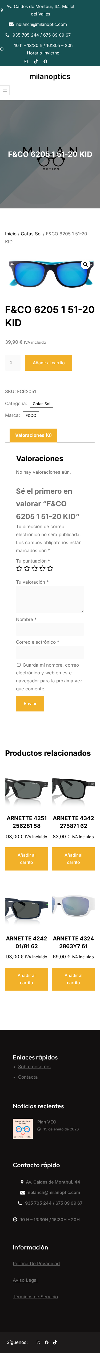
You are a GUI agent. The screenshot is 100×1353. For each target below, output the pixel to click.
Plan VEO (46, 1122)
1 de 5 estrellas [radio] (19, 568)
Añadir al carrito (49, 362)
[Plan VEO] (23, 1130)
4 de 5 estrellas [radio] (42, 568)
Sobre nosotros (34, 1066)
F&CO (31, 415)
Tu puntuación (33, 561)
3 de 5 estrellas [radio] (34, 568)
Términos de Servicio (35, 1296)
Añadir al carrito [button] (26, 858)
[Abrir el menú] (5, 90)
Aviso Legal (25, 1280)
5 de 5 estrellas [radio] (50, 568)
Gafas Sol (31, 233)
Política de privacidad (36, 1263)
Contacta (28, 1077)
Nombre (26, 619)
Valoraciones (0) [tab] (33, 435)
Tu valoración (32, 582)
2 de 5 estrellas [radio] (27, 568)
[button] (85, 264)
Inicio (11, 233)
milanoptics (50, 76)
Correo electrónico (37, 642)
